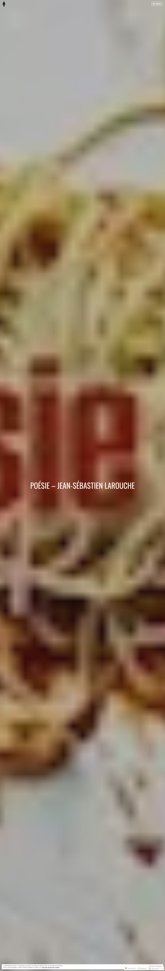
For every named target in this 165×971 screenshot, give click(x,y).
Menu (158, 4)
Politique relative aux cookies (50, 967)
